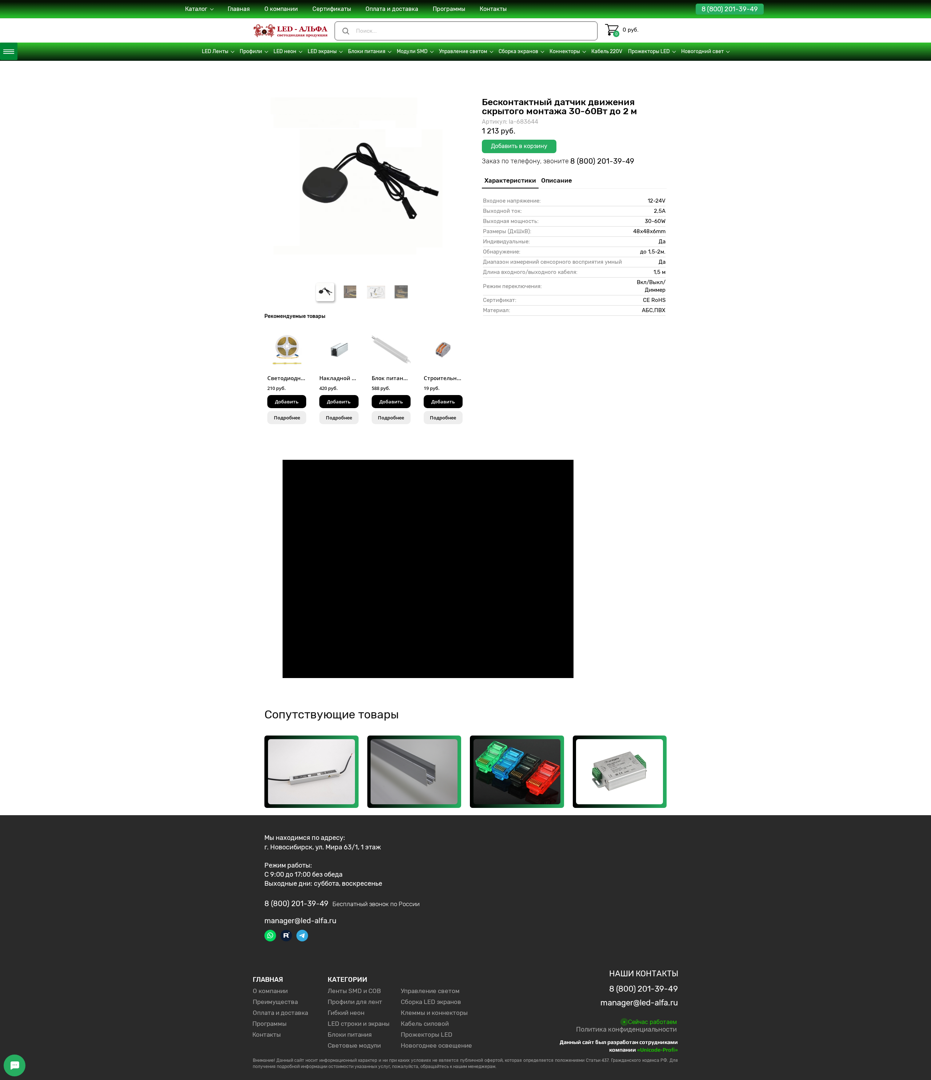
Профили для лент (355, 1001)
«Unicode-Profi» (657, 1050)
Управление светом (430, 991)
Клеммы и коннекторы (434, 1012)
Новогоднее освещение (436, 1045)
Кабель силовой (425, 1023)
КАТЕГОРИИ (347, 980)
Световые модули (354, 1045)
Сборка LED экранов (431, 1001)
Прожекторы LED (426, 1034)
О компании (270, 991)
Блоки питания (350, 1034)
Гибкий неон (346, 1012)
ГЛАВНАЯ (268, 980)
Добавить (287, 401)
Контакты (266, 1034)
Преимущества (275, 1001)
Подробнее (287, 417)
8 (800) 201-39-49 (730, 9)
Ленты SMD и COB (354, 991)
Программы (269, 1023)
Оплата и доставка (280, 1012)
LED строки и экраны (358, 1023)
